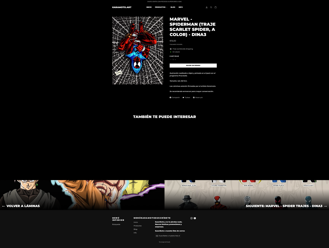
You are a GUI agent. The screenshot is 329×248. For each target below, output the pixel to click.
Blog (173, 7)
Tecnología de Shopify (164, 242)
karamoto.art (121, 7)
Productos (160, 7)
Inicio (149, 7)
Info (181, 7)
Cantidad (174, 56)
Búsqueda (116, 224)
